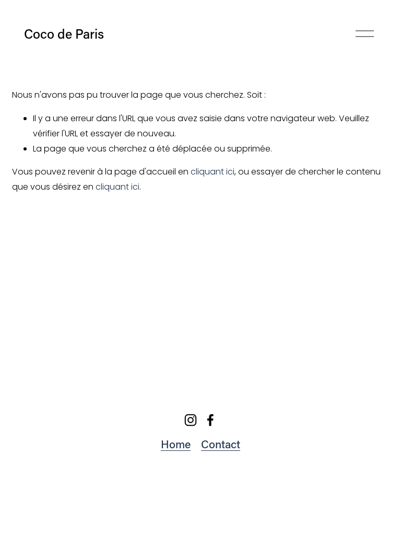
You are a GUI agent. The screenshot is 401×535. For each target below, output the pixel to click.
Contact (220, 444)
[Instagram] (190, 420)
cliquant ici (212, 172)
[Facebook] (210, 420)
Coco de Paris (64, 33)
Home (176, 444)
